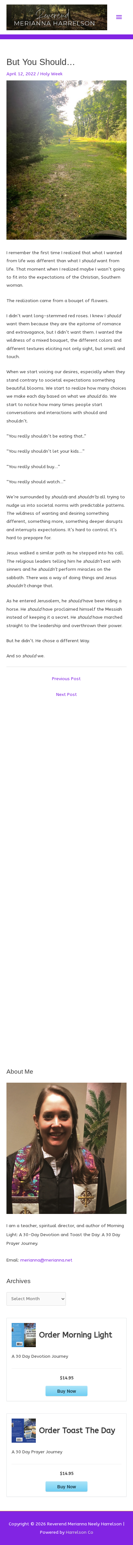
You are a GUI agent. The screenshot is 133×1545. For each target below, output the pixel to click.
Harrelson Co (79, 1532)
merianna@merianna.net (46, 1260)
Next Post (66, 694)
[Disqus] (66, 781)
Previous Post (66, 678)
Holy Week (51, 74)
